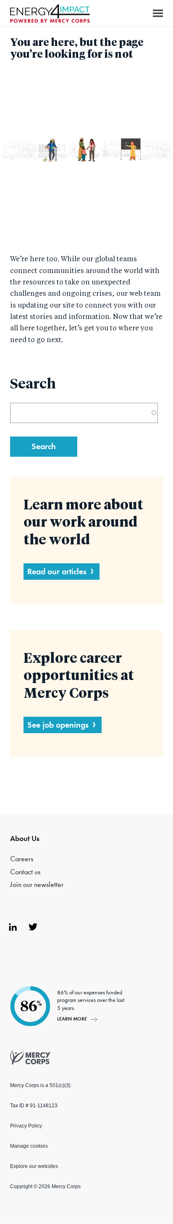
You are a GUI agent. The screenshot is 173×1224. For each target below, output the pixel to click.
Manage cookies (29, 1146)
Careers (21, 858)
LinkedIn (12, 927)
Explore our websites (34, 1166)
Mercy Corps (50, 13)
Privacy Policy (26, 1126)
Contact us (25, 872)
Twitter (32, 927)
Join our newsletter (36, 884)
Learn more (72, 1018)
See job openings (58, 725)
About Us (24, 838)
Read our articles (56, 571)
